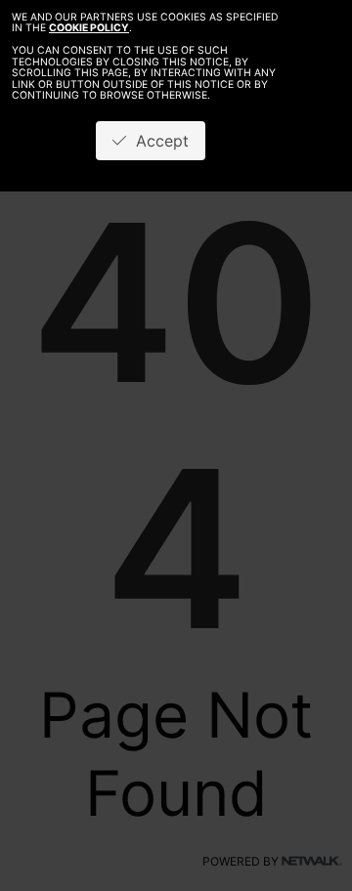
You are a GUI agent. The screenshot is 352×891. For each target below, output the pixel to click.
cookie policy (89, 27)
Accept (157, 140)
